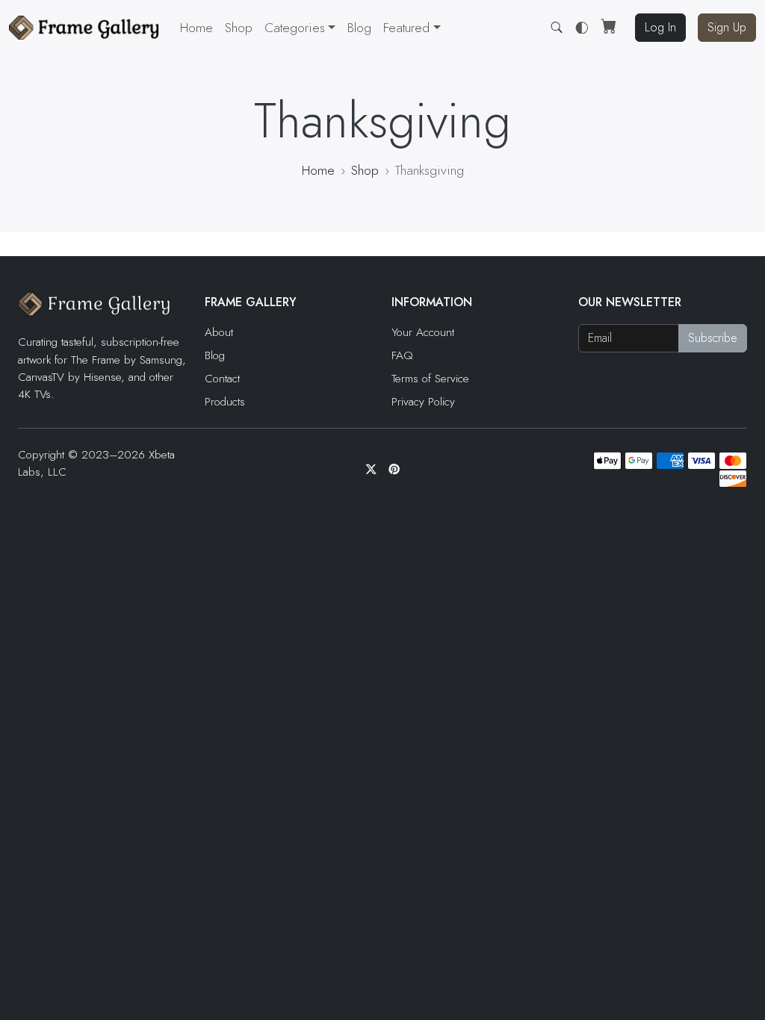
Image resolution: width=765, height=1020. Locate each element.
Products (225, 402)
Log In (660, 27)
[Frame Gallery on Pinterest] (394, 469)
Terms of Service (430, 378)
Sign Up (726, 27)
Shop (239, 27)
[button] (411, 27)
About (219, 332)
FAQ (402, 355)
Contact (222, 378)
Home (196, 27)
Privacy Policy (423, 402)
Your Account (422, 332)
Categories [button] (294, 27)
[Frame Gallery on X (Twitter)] (370, 469)
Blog (359, 27)
